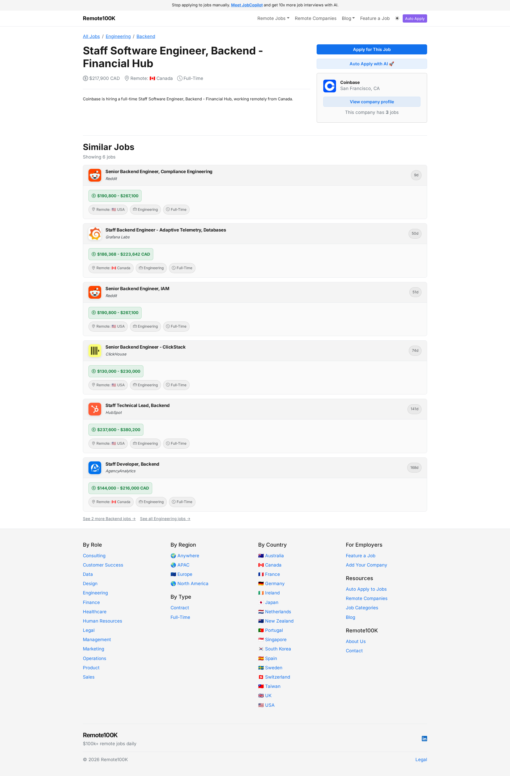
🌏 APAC (180, 565)
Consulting (94, 555)
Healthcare (95, 611)
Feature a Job (375, 18)
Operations (94, 658)
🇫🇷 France (269, 574)
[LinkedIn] (424, 739)
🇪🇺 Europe (181, 574)
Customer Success (103, 565)
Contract (180, 607)
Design (90, 583)
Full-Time (180, 617)
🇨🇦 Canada (270, 565)
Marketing (93, 648)
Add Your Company (366, 565)
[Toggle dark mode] (397, 18)
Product (91, 667)
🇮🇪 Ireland (269, 592)
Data (88, 574)
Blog (350, 617)
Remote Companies (316, 18)
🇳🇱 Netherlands (274, 611)
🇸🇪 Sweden (270, 667)
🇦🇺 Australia (271, 555)
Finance (91, 602)
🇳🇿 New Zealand (276, 621)
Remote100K (99, 18)
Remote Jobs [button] (271, 18)
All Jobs (91, 36)
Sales (89, 677)
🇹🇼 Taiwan (269, 686)
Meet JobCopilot (247, 5)
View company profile (372, 101)
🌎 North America (190, 583)
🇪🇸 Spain (267, 658)
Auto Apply (415, 18)
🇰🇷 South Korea (274, 648)
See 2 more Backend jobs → (109, 518)
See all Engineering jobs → (165, 518)
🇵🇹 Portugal (270, 630)
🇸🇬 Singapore (272, 639)
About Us (356, 641)
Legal (89, 630)
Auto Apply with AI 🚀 (372, 63)
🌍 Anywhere (185, 555)
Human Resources (102, 621)
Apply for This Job (372, 49)
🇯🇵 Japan (268, 602)
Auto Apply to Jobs (366, 589)
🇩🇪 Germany (271, 583)
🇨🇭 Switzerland (274, 677)
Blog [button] (346, 18)
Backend (146, 36)
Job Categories (362, 607)
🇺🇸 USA (266, 705)
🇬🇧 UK (264, 695)
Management (97, 639)
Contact (354, 650)
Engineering (118, 36)
